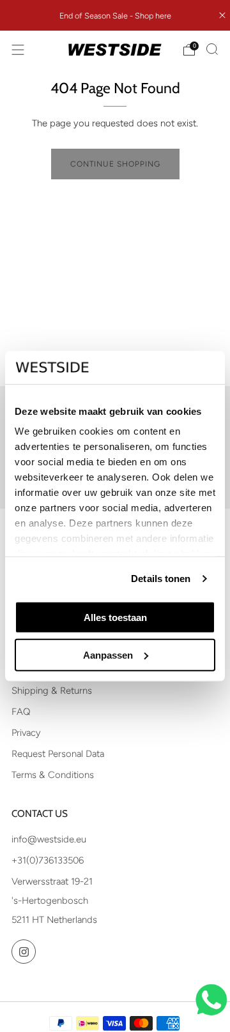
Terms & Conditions (53, 775)
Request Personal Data (58, 753)
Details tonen (160, 578)
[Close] (222, 15)
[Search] (212, 49)
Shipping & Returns (52, 690)
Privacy (26, 732)
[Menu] (18, 49)
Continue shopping (115, 164)
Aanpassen (108, 654)
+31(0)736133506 (48, 860)
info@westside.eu (49, 839)
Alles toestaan (115, 617)
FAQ (21, 711)
